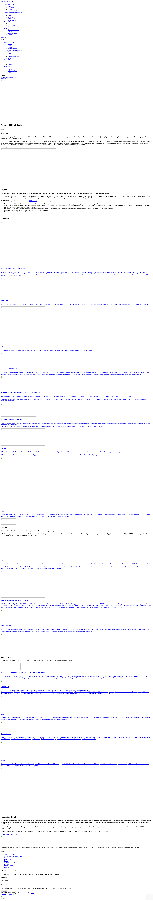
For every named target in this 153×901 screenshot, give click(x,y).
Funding (10, 34)
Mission (10, 6)
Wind (9, 14)
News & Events (8, 22)
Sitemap (11, 894)
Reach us (3, 37)
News (9, 23)
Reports (10, 31)
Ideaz (32, 893)
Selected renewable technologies (13, 12)
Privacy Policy (5, 894)
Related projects (12, 33)
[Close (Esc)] (1, 898)
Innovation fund (12, 11)
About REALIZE (9, 4)
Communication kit (13, 30)
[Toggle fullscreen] (3, 898)
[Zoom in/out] (4, 898)
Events (10, 26)
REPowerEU (33, 201)
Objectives (11, 7)
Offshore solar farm (13, 19)
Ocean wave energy (13, 17)
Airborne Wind (12, 20)
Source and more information (9, 834)
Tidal (9, 15)
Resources (7, 28)
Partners (10, 9)
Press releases (11, 25)
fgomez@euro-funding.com (8, 77)
